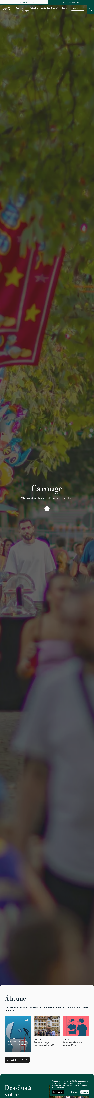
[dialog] (71, 1087)
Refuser (75, 1092)
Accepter (84, 1092)
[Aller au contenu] (47, 508)
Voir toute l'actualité (15, 1060)
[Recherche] (90, 9)
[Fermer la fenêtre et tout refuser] (89, 1079)
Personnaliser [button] (58, 1092)
